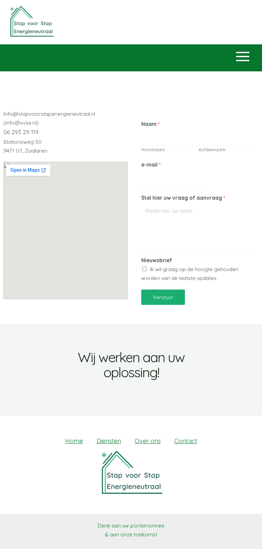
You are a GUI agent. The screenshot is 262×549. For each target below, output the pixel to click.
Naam (150, 124)
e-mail (151, 164)
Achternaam (212, 149)
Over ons (148, 441)
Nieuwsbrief (156, 260)
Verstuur (163, 297)
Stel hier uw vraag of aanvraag (183, 197)
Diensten (109, 441)
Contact (185, 441)
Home (74, 441)
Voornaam (153, 149)
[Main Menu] (243, 56)
